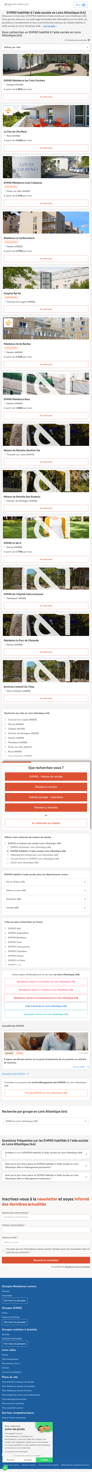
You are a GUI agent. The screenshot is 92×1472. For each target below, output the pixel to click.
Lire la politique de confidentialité (16, 1452)
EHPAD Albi (14, 928)
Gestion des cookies (11, 1465)
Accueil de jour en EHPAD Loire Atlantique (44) (35, 858)
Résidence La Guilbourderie (19, 238)
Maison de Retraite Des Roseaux (22, 497)
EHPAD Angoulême (18, 933)
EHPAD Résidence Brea (17, 399)
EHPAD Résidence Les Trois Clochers (24, 80)
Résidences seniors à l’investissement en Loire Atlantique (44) (46, 998)
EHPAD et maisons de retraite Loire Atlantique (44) (34, 843)
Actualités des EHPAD (13, 1073)
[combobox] (46, 1217)
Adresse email (9, 1237)
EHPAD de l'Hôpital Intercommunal (23, 594)
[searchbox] (46, 1217)
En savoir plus (46, 97)
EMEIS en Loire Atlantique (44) (22, 1121)
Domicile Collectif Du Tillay (19, 687)
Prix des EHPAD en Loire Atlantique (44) (46, 1092)
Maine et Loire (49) (16, 890)
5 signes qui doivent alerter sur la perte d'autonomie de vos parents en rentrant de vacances (45, 1061)
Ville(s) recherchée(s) (13, 1225)
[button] (5, 1468)
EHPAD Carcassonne (19, 946)
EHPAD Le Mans (16, 960)
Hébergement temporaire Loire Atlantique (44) (34, 855)
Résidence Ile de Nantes (17, 344)
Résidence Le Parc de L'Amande (21, 640)
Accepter (44, 1460)
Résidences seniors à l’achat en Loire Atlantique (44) (46, 989)
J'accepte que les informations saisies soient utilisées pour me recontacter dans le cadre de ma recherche (48, 1250)
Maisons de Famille (11, 1317)
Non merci (11, 1460)
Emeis (4, 1312)
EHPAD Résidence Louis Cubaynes (23, 183)
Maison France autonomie (14, 1417)
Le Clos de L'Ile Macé (15, 131)
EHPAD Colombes (17, 951)
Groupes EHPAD (12, 1308)
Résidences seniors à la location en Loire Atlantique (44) (46, 981)
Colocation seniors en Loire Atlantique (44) (46, 1014)
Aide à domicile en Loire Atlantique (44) (46, 1006)
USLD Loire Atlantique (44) (24, 862)
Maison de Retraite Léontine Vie (22, 450)
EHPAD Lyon (14, 965)
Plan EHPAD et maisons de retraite (18, 1382)
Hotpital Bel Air (12, 293)
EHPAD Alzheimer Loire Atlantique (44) (31, 847)
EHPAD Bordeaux (17, 937)
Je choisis (27, 1460)
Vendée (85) (12, 907)
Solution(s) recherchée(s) (15, 1212)
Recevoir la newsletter (46, 1260)
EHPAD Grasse (16, 955)
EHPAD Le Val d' (13, 543)
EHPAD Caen (15, 942)
